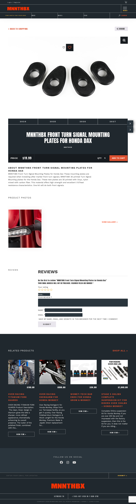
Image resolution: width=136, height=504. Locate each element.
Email (41, 315)
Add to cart (118, 158)
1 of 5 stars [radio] (39, 289)
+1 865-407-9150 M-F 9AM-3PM (85, 496)
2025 (53, 121)
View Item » (21, 434)
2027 (113, 121)
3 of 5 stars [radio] (45, 289)
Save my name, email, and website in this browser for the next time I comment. (78, 319)
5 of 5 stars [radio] (51, 289)
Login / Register (14, 2)
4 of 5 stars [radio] (48, 289)
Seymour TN (59, 496)
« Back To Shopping (18, 28)
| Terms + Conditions (89, 501)
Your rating (43, 287)
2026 (83, 121)
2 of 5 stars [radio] (42, 289)
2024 (23, 121)
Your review (45, 297)
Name (41, 310)
